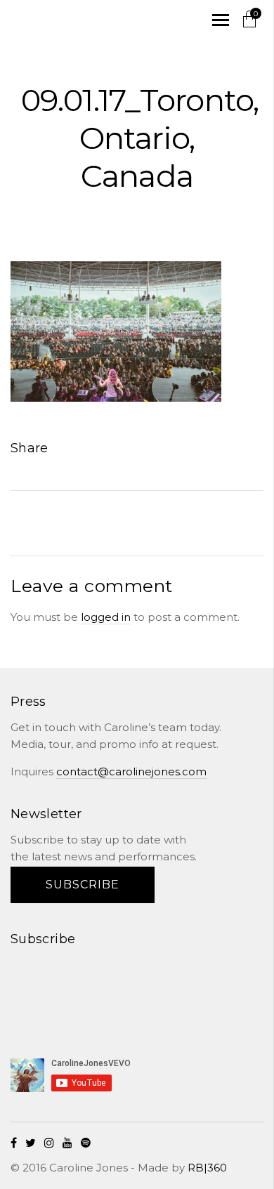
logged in (106, 617)
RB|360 (207, 1167)
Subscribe (82, 884)
